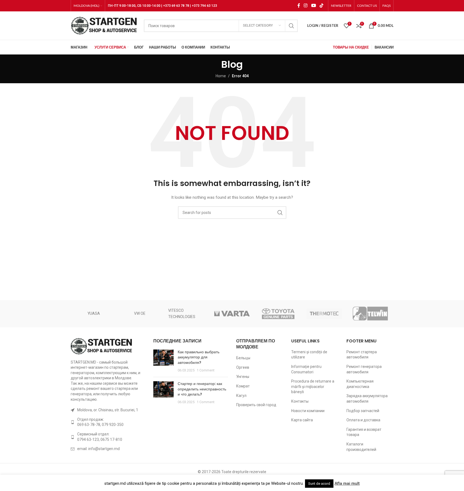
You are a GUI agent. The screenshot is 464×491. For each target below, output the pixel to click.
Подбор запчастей (362, 411)
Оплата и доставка (363, 420)
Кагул (241, 395)
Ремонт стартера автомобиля (361, 355)
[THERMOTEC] (324, 313)
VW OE (139, 313)
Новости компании (308, 411)
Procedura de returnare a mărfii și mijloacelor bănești (312, 386)
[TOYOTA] (278, 313)
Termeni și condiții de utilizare (309, 355)
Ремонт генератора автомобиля (364, 369)
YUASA (93, 313)
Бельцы (243, 358)
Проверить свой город (256, 405)
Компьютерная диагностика (360, 384)
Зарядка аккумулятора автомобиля (367, 398)
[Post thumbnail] (163, 361)
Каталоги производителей (361, 447)
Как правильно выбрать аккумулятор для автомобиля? (198, 357)
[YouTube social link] (313, 5)
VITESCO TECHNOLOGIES (181, 313)
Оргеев (242, 367)
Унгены (242, 376)
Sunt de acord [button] (319, 484)
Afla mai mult (347, 483)
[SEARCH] (291, 26)
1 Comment (206, 370)
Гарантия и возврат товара (363, 432)
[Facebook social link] (299, 5)
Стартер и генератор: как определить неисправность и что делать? (202, 389)
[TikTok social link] (321, 5)
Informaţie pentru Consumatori (306, 369)
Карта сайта (302, 420)
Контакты (300, 401)
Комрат (243, 386)
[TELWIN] (370, 313)
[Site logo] (104, 25)
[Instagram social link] (305, 5)
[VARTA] (232, 313)
